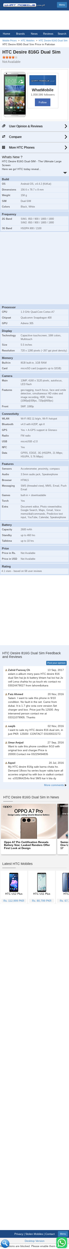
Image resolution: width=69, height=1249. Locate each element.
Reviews (48, 33)
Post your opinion (56, 663)
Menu (62, 4)
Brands (20, 33)
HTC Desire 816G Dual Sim (53, 40)
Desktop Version (34, 1240)
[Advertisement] (34, 268)
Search (62, 33)
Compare (15, 136)
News (34, 33)
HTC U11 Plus (41, 893)
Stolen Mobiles (34, 1233)
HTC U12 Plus (13, 893)
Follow (43, 102)
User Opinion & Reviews (25, 126)
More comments (54, 785)
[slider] (10, 57)
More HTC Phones (21, 147)
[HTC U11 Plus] (41, 882)
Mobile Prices (9, 40)
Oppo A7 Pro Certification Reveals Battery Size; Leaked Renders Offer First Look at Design (27, 845)
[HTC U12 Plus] (14, 882)
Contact (50, 1233)
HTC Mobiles (27, 40)
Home (6, 33)
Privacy (18, 1233)
